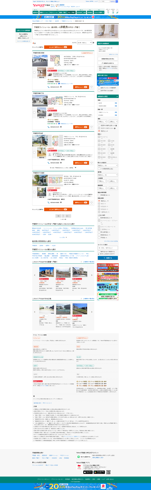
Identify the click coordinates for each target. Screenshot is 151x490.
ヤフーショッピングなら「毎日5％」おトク (69, 6)
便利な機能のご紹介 (97, 457)
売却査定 (89, 12)
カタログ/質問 (98, 12)
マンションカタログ (37, 465)
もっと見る (62, 237)
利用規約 (67, 479)
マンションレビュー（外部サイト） (72, 436)
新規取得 (62, 5)
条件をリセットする (113, 54)
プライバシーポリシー (43, 479)
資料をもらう (81, 87)
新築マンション (44, 12)
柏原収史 (113, 1)
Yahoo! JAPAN (89, 1)
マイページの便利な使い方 (23, 41)
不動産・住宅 (36, 455)
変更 (116, 103)
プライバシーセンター (57, 479)
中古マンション (54, 12)
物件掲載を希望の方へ (78, 479)
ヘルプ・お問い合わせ (107, 479)
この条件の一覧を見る (88, 262)
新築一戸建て (63, 12)
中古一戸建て (71, 12)
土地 (84, 12)
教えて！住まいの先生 (52, 465)
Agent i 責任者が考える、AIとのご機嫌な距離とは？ (46, 1)
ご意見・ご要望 (95, 479)
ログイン (53, 6)
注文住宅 (79, 12)
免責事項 (87, 479)
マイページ (109, 68)
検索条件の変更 (103, 96)
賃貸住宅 (35, 12)
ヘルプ (96, 1)
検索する (109, 258)
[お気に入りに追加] (91, 87)
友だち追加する (85, 457)
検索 (117, 1)
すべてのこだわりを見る (111, 241)
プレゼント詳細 (44, 385)
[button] (35, 269)
